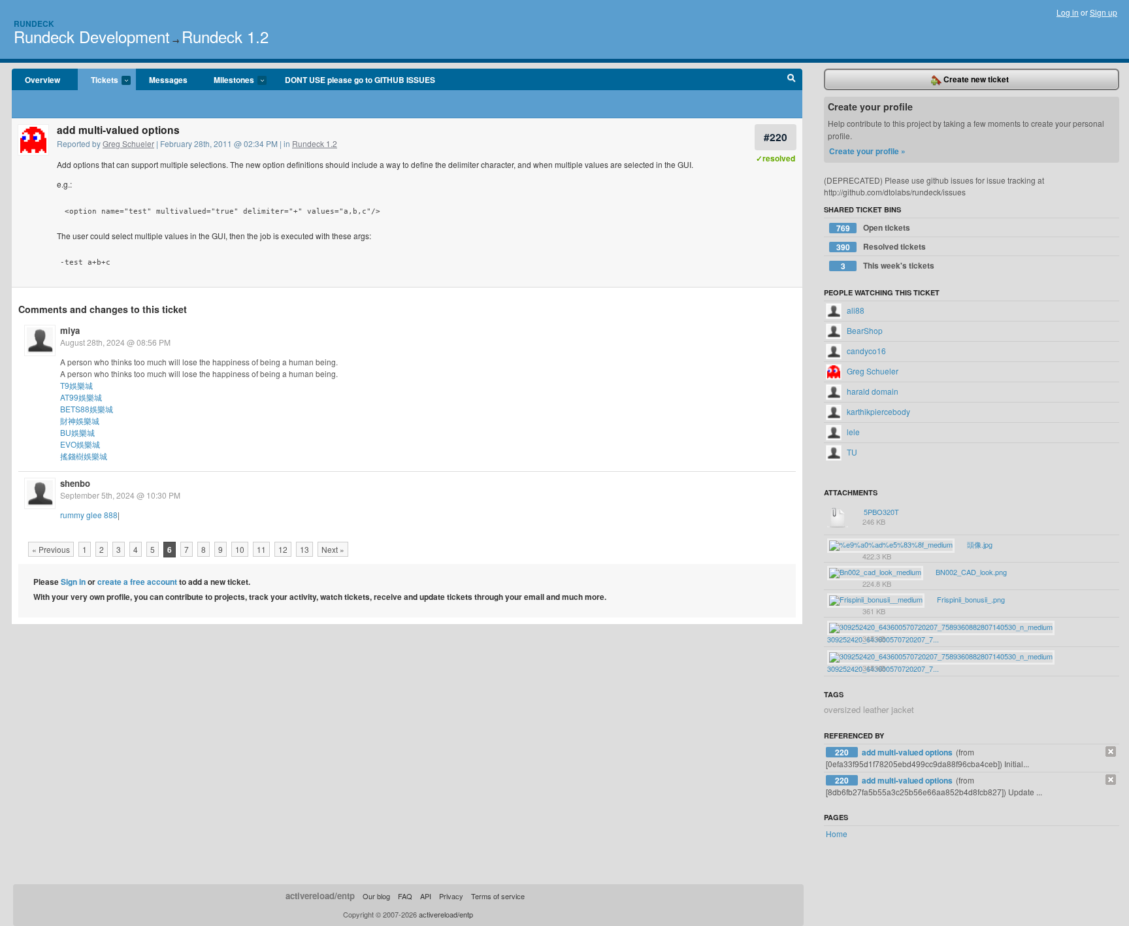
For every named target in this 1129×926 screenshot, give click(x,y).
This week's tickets (888, 265)
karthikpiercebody (877, 411)
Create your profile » (867, 151)
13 (304, 549)
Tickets (98, 80)
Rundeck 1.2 (225, 36)
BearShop (864, 330)
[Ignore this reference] (1110, 751)
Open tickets (873, 228)
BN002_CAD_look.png (970, 572)
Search (791, 80)
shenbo (75, 483)
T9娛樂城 (76, 385)
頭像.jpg (978, 544)
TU (851, 451)
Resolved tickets (881, 246)
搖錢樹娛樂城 (83, 455)
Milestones (227, 80)
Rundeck (34, 23)
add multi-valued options (908, 752)
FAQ (405, 896)
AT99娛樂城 (81, 397)
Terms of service (498, 896)
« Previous (51, 549)
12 (282, 549)
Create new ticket (975, 79)
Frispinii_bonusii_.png (970, 599)
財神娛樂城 (79, 420)
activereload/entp (320, 895)
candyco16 (865, 350)
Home (836, 833)
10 (239, 549)
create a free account (137, 581)
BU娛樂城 (77, 432)
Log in (1067, 12)
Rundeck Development (92, 36)
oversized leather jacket (869, 709)
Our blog (376, 896)
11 (261, 549)
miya (70, 330)
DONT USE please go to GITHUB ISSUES (360, 80)
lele (852, 431)
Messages (168, 80)
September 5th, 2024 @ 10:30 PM (120, 495)
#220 (775, 136)
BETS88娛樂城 (86, 408)
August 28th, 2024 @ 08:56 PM (115, 342)
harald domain (871, 391)
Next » (332, 549)
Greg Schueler (128, 143)
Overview (42, 80)
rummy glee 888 (89, 514)
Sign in (73, 581)
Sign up (1103, 12)
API (425, 896)
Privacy (451, 896)
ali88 (854, 310)
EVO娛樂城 (80, 444)
